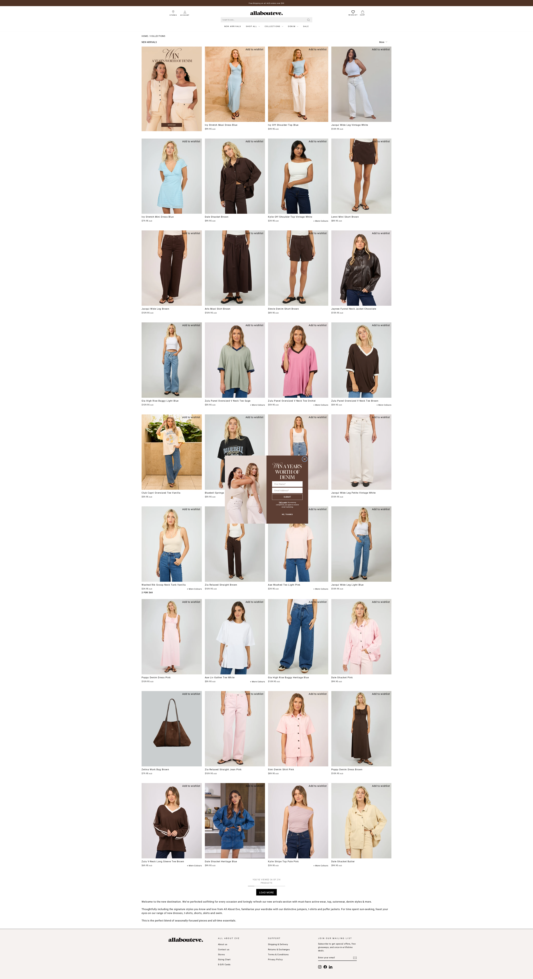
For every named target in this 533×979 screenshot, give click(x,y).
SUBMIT (287, 496)
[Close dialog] (304, 459)
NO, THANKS (287, 514)
